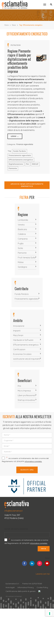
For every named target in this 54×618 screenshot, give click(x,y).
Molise (20, 262)
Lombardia (23, 220)
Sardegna (22, 267)
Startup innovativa (26, 400)
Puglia (20, 243)
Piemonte (13, 168)
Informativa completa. (33, 461)
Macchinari (18, 335)
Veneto (21, 224)
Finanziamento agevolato (20, 155)
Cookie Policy (42, 587)
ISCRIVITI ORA (27, 470)
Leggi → (15, 136)
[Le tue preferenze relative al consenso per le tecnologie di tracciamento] (49, 613)
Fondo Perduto (19, 151)
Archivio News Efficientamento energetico (27, 185)
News (14, 25)
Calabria (22, 234)
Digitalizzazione (16, 164)
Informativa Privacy (26, 587)
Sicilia (20, 248)
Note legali (10, 587)
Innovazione (18, 326)
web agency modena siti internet (14, 596)
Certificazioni (19, 349)
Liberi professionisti (26, 395)
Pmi (27, 164)
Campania (23, 238)
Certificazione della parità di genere (20, 591)
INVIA (43, 549)
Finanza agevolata (24, 144)
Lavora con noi (43, 574)
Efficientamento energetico (21, 160)
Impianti (16, 330)
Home (6, 25)
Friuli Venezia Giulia (26, 257)
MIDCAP (35, 164)
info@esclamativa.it (13, 510)
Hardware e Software (23, 340)
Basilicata (22, 229)
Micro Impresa (24, 390)
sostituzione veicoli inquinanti (26, 359)
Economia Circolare (22, 354)
